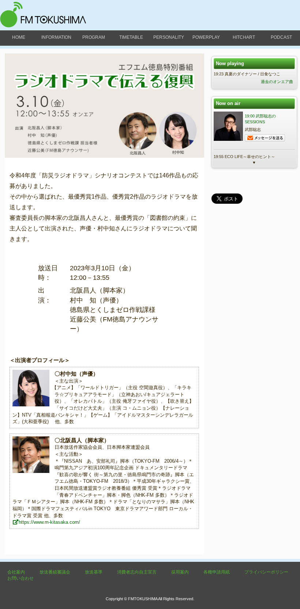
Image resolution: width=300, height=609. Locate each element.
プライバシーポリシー (266, 572)
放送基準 (93, 572)
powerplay (206, 37)
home (18, 37)
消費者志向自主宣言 (137, 572)
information (56, 37)
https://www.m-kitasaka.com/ (49, 522)
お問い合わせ (20, 578)
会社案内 (16, 572)
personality (168, 37)
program (93, 37)
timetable (131, 37)
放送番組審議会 (55, 572)
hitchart (244, 37)
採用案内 (180, 572)
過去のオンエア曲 (277, 81)
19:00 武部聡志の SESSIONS (260, 119)
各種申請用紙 (216, 572)
